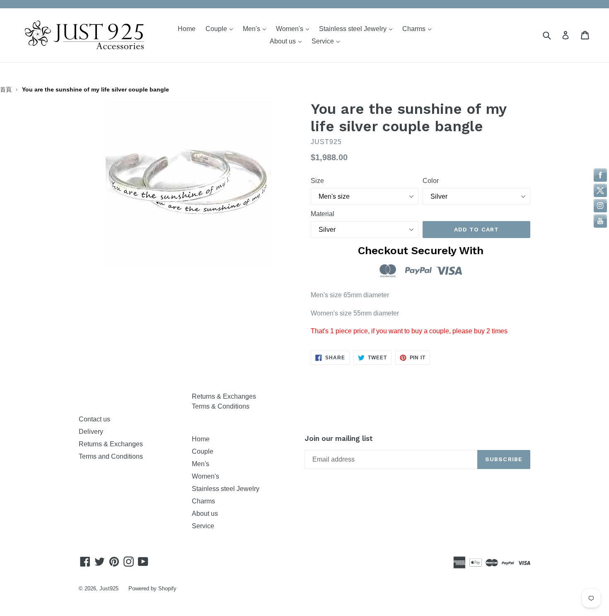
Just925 (108, 588)
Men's (256, 28)
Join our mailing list (338, 438)
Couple (221, 28)
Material (322, 213)
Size (317, 180)
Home (187, 28)
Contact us (94, 419)
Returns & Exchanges (112, 444)
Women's (294, 28)
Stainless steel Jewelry (357, 28)
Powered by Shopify (152, 588)
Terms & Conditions (220, 406)
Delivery (91, 431)
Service (328, 41)
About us (288, 41)
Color (431, 180)
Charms (418, 28)
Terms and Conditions (111, 456)
